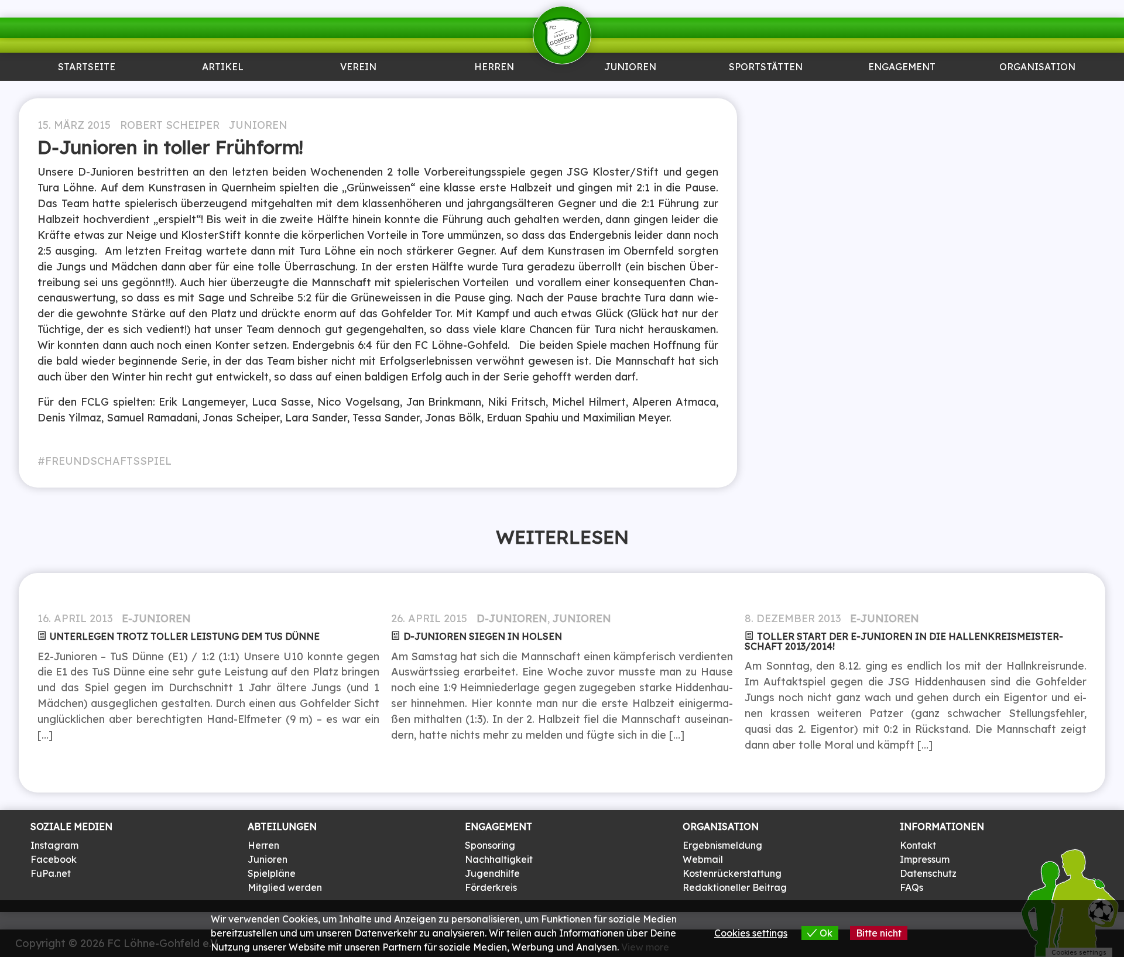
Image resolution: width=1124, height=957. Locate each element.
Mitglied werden (285, 887)
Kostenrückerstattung (732, 873)
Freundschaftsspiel (108, 460)
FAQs (911, 887)
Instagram (54, 845)
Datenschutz (928, 873)
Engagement (901, 67)
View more (645, 947)
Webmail (703, 859)
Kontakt (918, 845)
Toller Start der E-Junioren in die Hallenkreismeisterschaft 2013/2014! (904, 641)
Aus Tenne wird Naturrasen (765, 96)
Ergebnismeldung (722, 845)
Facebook (53, 859)
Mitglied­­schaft (359, 91)
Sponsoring (901, 91)
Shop (1037, 91)
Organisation (1037, 67)
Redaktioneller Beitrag (735, 887)
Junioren (223, 91)
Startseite (86, 67)
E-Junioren (156, 618)
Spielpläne (272, 873)
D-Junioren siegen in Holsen (482, 636)
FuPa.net (50, 873)
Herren (494, 67)
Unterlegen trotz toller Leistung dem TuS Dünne (185, 636)
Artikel (222, 67)
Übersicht (494, 91)
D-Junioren (512, 618)
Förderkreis (491, 887)
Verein (358, 67)
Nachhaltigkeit (499, 859)
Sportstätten (766, 67)
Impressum (925, 859)
